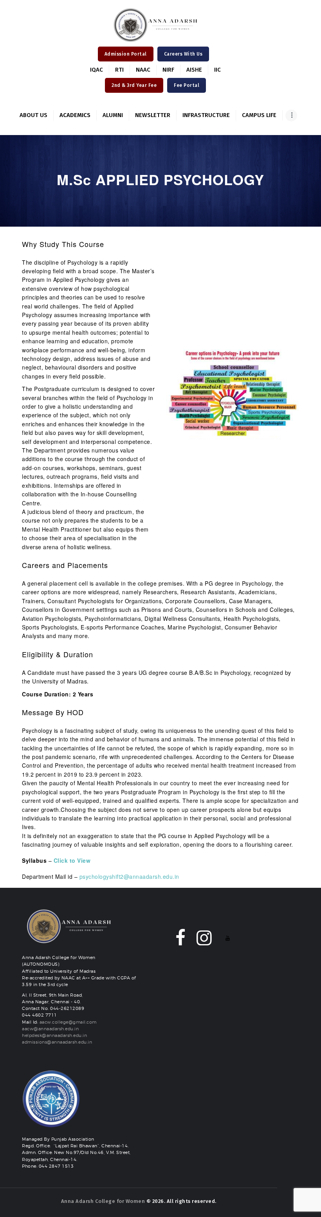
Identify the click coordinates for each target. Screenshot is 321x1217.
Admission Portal (126, 54)
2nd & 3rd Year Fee (134, 85)
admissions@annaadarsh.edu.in (57, 1042)
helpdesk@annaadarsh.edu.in (54, 1035)
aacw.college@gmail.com (68, 1022)
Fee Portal (186, 85)
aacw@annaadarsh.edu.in (50, 1028)
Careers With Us (183, 54)
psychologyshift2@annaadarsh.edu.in (129, 876)
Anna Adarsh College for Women (103, 1201)
